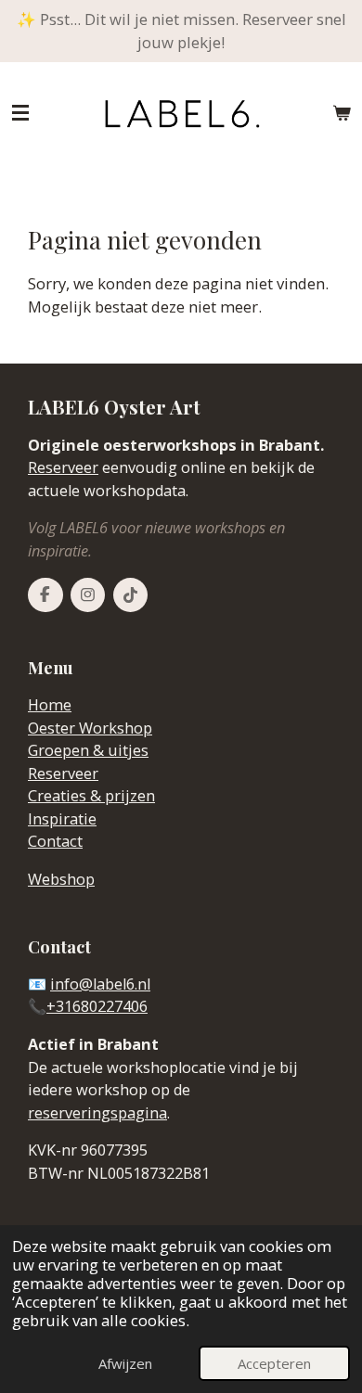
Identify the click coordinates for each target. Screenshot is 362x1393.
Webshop (61, 879)
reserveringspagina (97, 1113)
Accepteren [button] (274, 1363)
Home (49, 705)
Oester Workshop (90, 728)
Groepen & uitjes (88, 750)
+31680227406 (97, 1006)
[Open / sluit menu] (20, 113)
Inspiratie (62, 819)
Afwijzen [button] (125, 1363)
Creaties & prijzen (91, 796)
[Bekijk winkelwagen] (341, 113)
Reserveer (63, 467)
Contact (55, 841)
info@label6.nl (100, 984)
